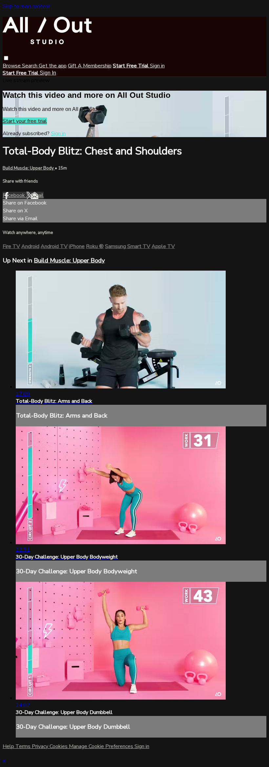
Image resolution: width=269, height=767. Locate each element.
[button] (6, 58)
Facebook (14, 195)
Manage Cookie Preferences (101, 746)
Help (9, 746)
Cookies (59, 746)
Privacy (41, 746)
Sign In (48, 73)
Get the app (53, 65)
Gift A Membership (90, 65)
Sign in (157, 65)
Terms (23, 746)
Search (30, 65)
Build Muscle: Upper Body (29, 168)
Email (37, 195)
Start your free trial (25, 121)
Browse (12, 65)
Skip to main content (26, 6)
